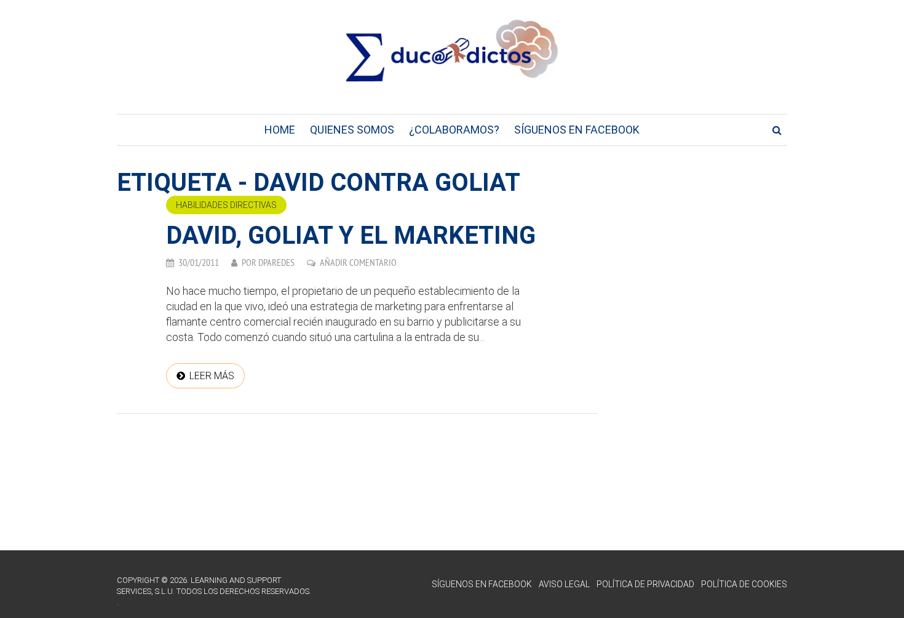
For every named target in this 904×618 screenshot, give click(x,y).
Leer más (211, 376)
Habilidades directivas (226, 205)
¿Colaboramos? (454, 129)
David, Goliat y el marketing (351, 235)
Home (279, 129)
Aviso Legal (564, 584)
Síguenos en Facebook (577, 129)
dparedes (276, 262)
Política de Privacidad (645, 584)
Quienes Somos (352, 129)
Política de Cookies (744, 584)
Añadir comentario (358, 262)
